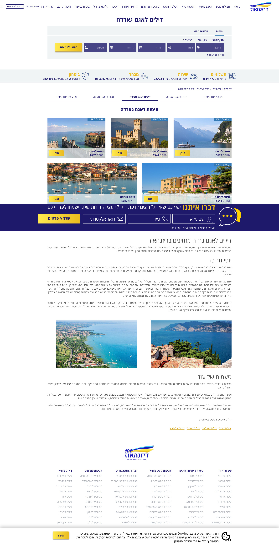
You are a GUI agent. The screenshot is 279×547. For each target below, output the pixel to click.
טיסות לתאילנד (195, 481)
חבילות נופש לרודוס (161, 502)
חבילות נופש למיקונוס (160, 517)
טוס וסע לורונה (94, 486)
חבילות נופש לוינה (128, 507)
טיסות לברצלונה (223, 491)
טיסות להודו (197, 491)
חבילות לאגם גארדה (176, 97)
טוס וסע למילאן (94, 491)
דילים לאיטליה (64, 502)
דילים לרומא (66, 491)
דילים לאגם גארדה (140, 97)
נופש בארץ (205, 6)
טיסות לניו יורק (195, 496)
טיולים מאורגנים (150, 6)
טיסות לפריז (225, 507)
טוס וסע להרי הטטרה (91, 476)
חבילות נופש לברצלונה (159, 476)
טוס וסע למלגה (94, 522)
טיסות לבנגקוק (195, 486)
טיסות (237, 6)
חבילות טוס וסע (93, 471)
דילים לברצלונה (64, 486)
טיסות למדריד (224, 486)
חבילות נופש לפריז (161, 496)
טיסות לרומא (225, 496)
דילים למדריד (65, 481)
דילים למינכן (193, 428)
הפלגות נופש (170, 6)
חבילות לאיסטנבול (128, 517)
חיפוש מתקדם (215, 55)
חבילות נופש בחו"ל (160, 471)
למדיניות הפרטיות (105, 537)
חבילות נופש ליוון (162, 486)
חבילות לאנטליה (129, 522)
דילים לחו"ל (65, 471)
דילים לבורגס (65, 507)
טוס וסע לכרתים (94, 502)
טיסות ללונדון (225, 502)
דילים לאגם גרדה (186, 88)
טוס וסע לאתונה (94, 496)
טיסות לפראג (225, 481)
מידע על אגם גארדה (66, 97)
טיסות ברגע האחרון (222, 522)
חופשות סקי (188, 6)
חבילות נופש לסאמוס (160, 512)
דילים (115, 6)
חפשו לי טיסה (69, 47)
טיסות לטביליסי (224, 517)
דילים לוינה (225, 428)
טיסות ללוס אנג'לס (193, 507)
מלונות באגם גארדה (103, 97)
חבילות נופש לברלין (161, 491)
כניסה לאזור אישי (14, 6)
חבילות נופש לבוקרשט (125, 491)
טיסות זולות (225, 471)
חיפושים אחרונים (32, 6)
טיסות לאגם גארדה (213, 97)
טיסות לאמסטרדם (222, 512)
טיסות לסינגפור (195, 517)
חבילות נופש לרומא (127, 486)
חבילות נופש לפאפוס (126, 512)
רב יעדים (187, 40)
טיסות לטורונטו (195, 512)
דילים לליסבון (177, 428)
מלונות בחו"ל (100, 6)
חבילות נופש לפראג (161, 481)
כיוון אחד (202, 40)
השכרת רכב (64, 6)
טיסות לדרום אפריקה (192, 522)
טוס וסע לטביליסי (93, 507)
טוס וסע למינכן (94, 512)
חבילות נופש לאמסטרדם (158, 507)
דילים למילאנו (209, 428)
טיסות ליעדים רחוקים (191, 471)
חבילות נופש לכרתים (160, 522)
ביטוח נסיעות (82, 6)
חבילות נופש (223, 6)
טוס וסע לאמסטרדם (92, 481)
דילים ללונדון (65, 512)
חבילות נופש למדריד (126, 476)
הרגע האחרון (129, 6)
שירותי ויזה (47, 6)
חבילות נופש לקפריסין (126, 496)
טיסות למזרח (196, 476)
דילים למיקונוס (64, 476)
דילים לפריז (66, 517)
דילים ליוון (67, 496)
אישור (60, 535)
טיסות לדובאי (225, 476)
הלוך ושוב (218, 40)
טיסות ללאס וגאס (194, 502)
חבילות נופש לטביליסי (126, 502)
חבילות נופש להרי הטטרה (124, 481)
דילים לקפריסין (64, 522)
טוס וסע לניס (95, 517)
